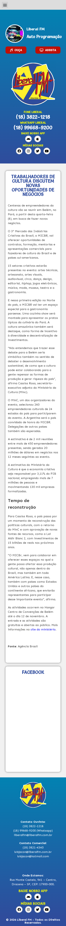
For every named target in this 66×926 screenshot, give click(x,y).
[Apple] (37, 139)
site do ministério (43, 629)
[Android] (28, 139)
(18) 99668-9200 (33, 127)
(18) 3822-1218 (33, 117)
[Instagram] (28, 151)
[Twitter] (37, 151)
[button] (5, 5)
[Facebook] (19, 151)
